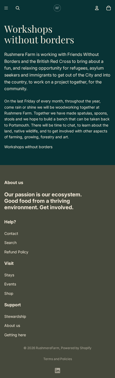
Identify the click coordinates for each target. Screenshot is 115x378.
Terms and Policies (57, 359)
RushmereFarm (47, 348)
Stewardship (15, 316)
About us (12, 325)
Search (10, 242)
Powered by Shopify (76, 348)
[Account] (97, 8)
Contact (11, 233)
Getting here (15, 334)
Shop (8, 293)
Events (10, 284)
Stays (9, 275)
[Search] (18, 8)
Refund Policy (16, 251)
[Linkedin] (57, 370)
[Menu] (6, 8)
